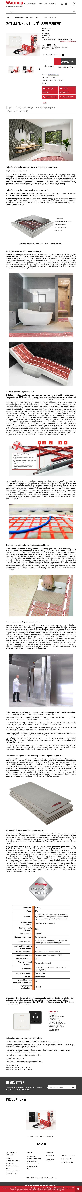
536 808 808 (32, 4)
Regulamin (9, 1163)
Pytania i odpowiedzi (34, 1159)
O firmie (8, 1158)
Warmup (54, 77)
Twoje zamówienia (33, 1164)
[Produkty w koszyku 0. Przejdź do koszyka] (73, 4)
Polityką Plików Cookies (54, 1188)
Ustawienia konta (12, 1173)
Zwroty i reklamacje (12, 1166)
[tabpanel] (41, 593)
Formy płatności (32, 1166)
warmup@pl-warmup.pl (50, 1160)
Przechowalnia (32, 1161)
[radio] (60, 55)
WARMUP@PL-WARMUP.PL (47, 4)
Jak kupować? (31, 1156)
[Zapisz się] (73, 1087)
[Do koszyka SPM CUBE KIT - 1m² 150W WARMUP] (41, 1118)
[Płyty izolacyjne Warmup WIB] (41, 803)
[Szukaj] (74, 12)
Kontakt (8, 1168)
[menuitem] (9, 18)
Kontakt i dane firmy (13, 1171)
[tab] (10, 107)
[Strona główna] (14, 4)
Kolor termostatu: (50, 55)
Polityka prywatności (13, 1161)
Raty (28, 1169)
